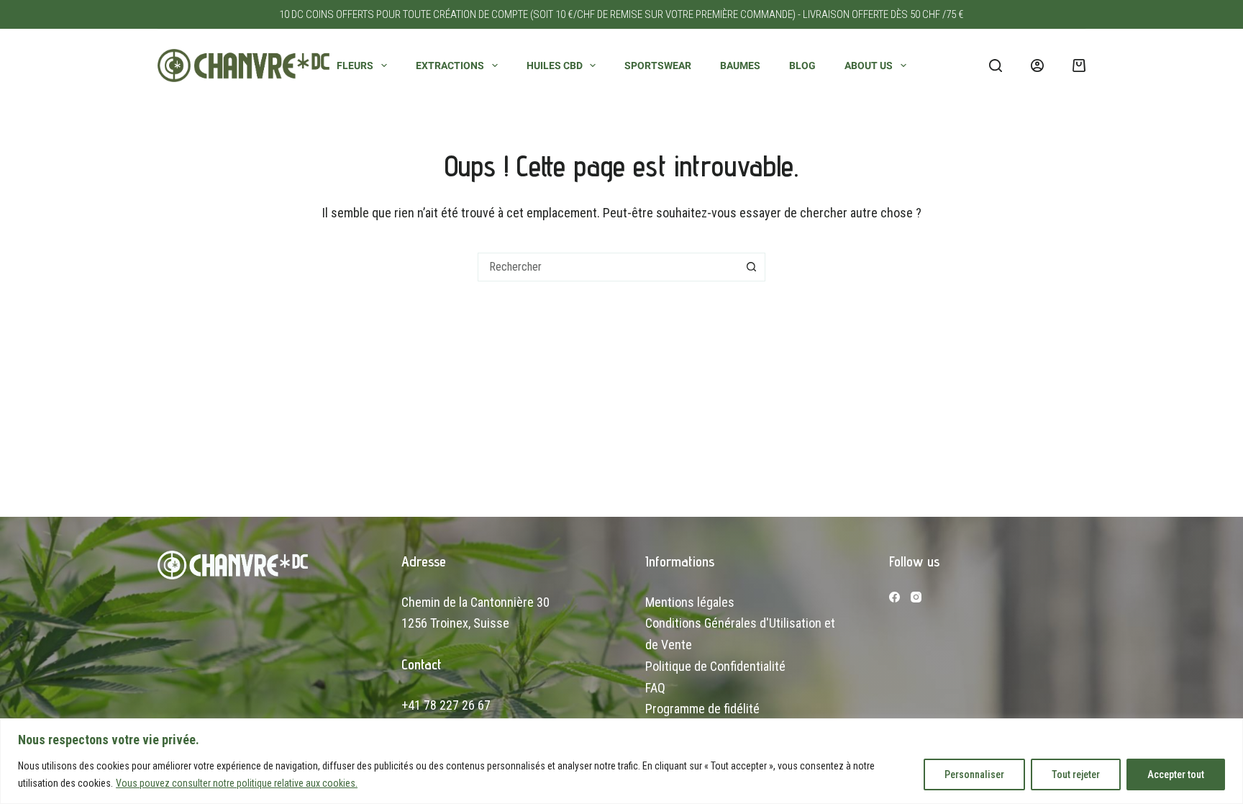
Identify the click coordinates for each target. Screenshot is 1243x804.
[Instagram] (916, 597)
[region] (621, 761)
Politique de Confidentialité (715, 666)
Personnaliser (974, 774)
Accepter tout (1175, 774)
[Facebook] (894, 597)
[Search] (995, 65)
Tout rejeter (1076, 774)
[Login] (1037, 65)
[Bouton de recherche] (751, 267)
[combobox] (607, 267)
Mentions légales (689, 602)
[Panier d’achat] (1079, 65)
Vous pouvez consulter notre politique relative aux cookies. (237, 783)
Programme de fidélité (702, 708)
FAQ (655, 687)
